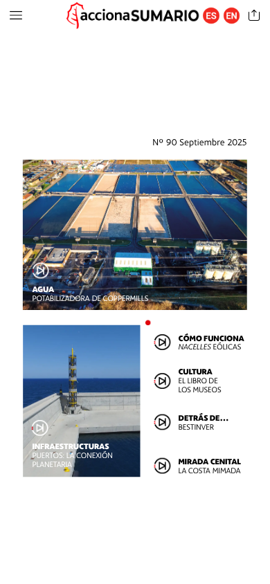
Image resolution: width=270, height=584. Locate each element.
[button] (15, 15)
